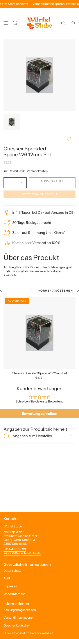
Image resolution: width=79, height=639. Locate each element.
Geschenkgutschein (17, 625)
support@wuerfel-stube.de (22, 553)
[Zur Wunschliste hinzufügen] (39, 138)
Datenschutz (12, 571)
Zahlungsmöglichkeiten (20, 610)
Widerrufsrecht (14, 594)
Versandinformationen (19, 617)
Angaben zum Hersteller (32, 436)
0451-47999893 (15, 549)
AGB (7, 578)
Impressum (12, 586)
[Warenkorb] (72, 23)
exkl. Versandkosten (34, 171)
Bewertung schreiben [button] (39, 413)
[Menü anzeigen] (5, 23)
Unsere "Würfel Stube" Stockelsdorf (28, 633)
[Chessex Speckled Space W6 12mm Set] (39, 333)
